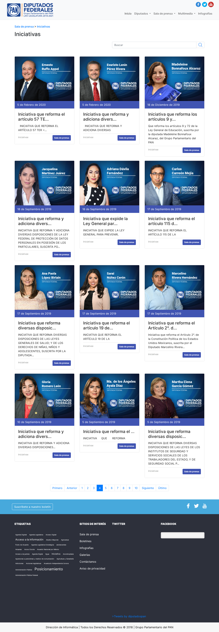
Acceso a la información (29, 539)
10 (136, 488)
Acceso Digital (51, 535)
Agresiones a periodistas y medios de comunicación (34, 559)
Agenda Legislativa (36, 535)
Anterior (72, 488)
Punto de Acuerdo (22, 545)
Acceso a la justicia (22, 554)
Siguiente (148, 488)
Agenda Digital (37, 554)
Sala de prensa (24, 26)
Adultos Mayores (52, 540)
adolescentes (61, 545)
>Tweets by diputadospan (129, 616)
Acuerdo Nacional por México (48, 549)
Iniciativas (43, 26)
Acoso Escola (29, 549)
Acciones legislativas (33, 563)
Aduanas (18, 549)
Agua (47, 554)
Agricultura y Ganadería (65, 559)
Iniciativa (56, 554)
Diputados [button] (141, 13)
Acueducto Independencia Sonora (56, 563)
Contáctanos (88, 561)
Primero (57, 488)
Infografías (205, 13)
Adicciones (19, 563)
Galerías (85, 554)
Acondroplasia (68, 554)
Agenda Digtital (21, 535)
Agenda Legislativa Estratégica (42, 545)
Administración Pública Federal (26, 575)
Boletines (85, 541)
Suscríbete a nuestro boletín (32, 506)
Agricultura (65, 540)
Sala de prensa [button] (163, 13)
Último (162, 488)
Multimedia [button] (185, 13)
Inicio (129, 13)
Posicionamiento (49, 569)
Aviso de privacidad (92, 568)
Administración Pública (23, 570)
